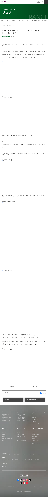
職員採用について (42, 486)
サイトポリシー (23, 486)
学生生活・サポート (22, 428)
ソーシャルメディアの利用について (32, 486)
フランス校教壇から (36, 20)
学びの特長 (5, 428)
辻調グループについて (37, 428)
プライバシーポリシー (16, 486)
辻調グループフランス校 (16, 20)
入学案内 (19, 412)
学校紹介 (8, 20)
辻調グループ (3, 20)
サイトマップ (5, 486)
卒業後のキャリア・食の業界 (38, 412)
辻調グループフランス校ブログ (26, 20)
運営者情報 (10, 486)
